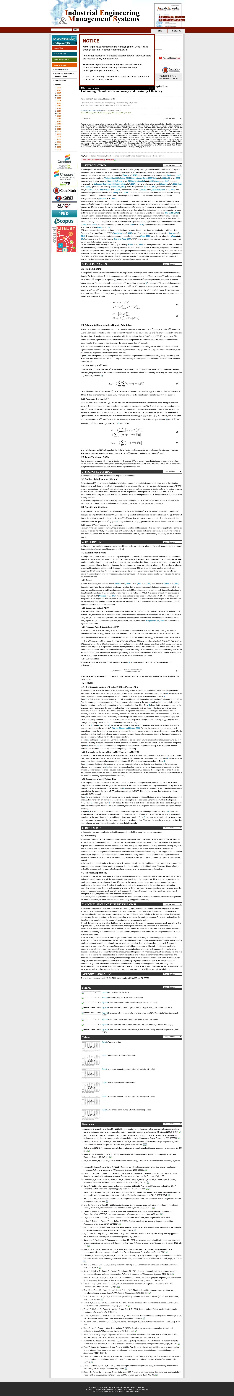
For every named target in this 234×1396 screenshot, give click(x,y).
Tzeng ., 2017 (104, 227)
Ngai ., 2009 (173, 175)
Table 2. (105, 1056)
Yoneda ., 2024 (112, 190)
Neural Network (158, 156)
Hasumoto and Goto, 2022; (141, 178)
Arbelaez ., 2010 (107, 596)
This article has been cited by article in (98, 160)
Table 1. (105, 1042)
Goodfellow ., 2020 (122, 233)
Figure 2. (105, 997)
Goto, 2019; (112, 181)
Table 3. (105, 1069)
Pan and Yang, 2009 (122, 239)
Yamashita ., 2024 (126, 184)
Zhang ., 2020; (124, 181)
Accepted (119, 113)
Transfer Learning (113, 156)
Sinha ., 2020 (135, 245)
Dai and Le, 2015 (172, 213)
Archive (58, 85)
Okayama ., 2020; (169, 184)
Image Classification (144, 156)
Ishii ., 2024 (173, 178)
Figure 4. (105, 1008)
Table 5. (105, 1096)
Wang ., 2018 (130, 175)
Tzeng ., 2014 (88, 225)
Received (84, 113)
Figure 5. (105, 1013)
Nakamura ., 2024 (165, 190)
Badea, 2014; (125, 178)
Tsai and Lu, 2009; (112, 178)
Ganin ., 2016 (171, 584)
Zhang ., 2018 (120, 193)
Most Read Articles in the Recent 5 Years (64, 74)
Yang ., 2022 (161, 181)
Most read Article (61, 69)
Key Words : (86, 156)
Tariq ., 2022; (159, 178)
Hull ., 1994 (144, 584)
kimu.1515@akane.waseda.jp (111, 110)
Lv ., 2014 (150, 187)
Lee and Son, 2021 (117, 187)
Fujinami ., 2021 (107, 198)
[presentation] (129, 287)
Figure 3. (105, 1003)
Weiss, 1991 (145, 236)
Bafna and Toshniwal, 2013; (105, 184)
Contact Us (176, 31)
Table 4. (105, 1083)
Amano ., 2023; (149, 190)
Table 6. (105, 1110)
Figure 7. (105, 1025)
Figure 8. (105, 1030)
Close (151, 88)
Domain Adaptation (98, 156)
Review (100, 113)
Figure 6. (105, 1019)
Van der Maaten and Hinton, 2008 (126, 728)
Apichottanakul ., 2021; (143, 181)
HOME (159, 31)
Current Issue (60, 81)
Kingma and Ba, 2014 (155, 621)
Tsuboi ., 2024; (96, 190)
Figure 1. (105, 992)
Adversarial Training (128, 156)
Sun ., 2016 (136, 225)
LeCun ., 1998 (122, 584)
